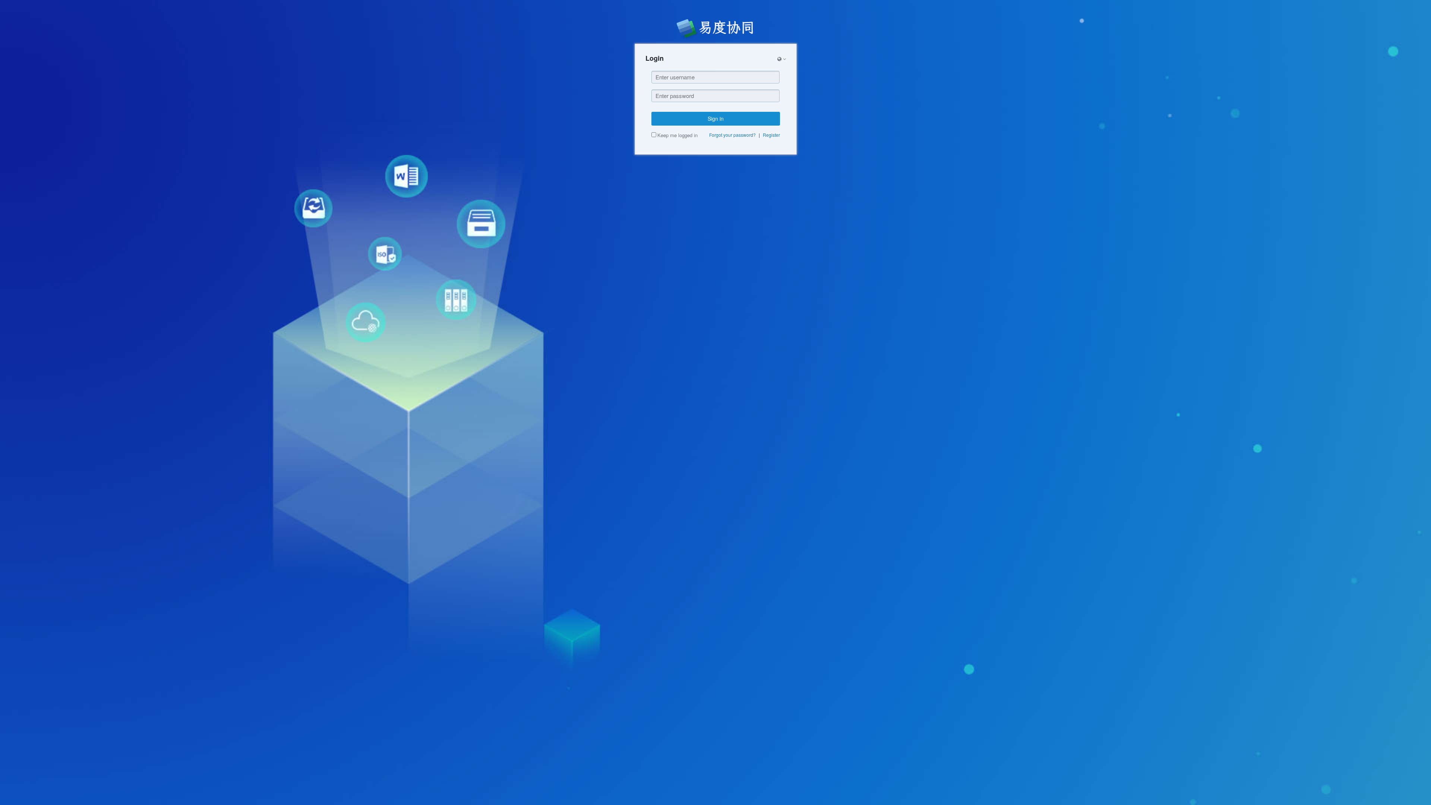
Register (771, 135)
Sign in (716, 118)
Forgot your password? (732, 135)
